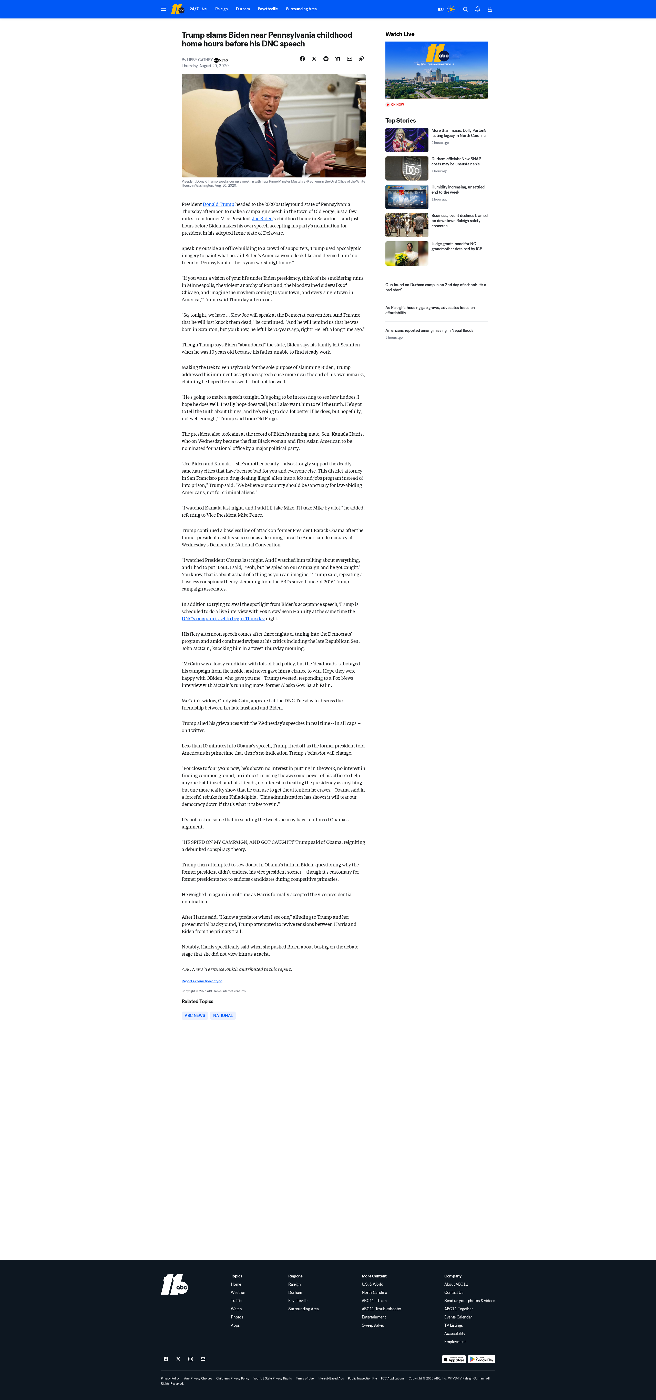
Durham (243, 9)
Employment (455, 1342)
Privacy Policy (170, 1378)
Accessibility (454, 1334)
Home (236, 1284)
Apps (235, 1325)
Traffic (236, 1301)
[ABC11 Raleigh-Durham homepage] (177, 9)
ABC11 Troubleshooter (382, 1309)
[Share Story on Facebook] (302, 58)
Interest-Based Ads (331, 1378)
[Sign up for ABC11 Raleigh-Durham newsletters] (203, 1359)
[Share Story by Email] (349, 58)
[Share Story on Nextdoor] (337, 58)
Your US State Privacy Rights (272, 1378)
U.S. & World (372, 1284)
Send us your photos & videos (469, 1301)
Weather (238, 1293)
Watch (236, 1309)
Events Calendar (458, 1317)
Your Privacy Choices (198, 1378)
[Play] (436, 70)
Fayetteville (268, 9)
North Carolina (374, 1293)
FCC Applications (393, 1378)
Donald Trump (218, 204)
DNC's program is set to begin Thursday (223, 618)
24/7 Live (198, 9)
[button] (163, 9)
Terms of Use (305, 1378)
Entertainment (374, 1317)
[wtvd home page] (174, 1284)
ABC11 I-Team (374, 1301)
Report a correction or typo (202, 981)
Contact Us (453, 1293)
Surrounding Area (301, 9)
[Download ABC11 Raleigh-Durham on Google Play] (481, 1359)
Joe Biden (262, 218)
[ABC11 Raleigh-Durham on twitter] (178, 1359)
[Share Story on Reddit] (326, 58)
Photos (237, 1317)
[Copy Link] (361, 58)
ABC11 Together (458, 1309)
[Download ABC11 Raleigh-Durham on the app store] (454, 1359)
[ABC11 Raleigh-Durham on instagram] (191, 1359)
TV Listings (453, 1325)
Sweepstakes (373, 1325)
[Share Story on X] (314, 58)
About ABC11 (456, 1284)
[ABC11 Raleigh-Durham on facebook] (166, 1359)
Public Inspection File (362, 1378)
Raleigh (221, 9)
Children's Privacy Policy (232, 1378)
